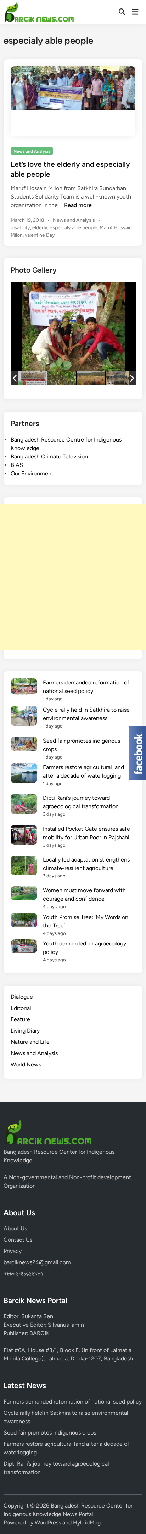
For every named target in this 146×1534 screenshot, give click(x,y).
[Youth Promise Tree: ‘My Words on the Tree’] (24, 921)
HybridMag (87, 1522)
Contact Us (18, 1239)
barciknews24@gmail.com (37, 1262)
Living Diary (25, 1030)
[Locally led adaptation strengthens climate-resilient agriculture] (24, 867)
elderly (39, 228)
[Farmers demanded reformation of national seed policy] (24, 688)
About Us (15, 1228)
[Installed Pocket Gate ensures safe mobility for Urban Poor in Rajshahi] (24, 836)
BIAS (17, 465)
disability (20, 228)
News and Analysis (31, 151)
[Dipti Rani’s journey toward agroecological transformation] (24, 805)
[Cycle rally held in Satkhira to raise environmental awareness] (24, 717)
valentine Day (40, 235)
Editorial (21, 1008)
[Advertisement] (73, 577)
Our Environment (32, 473)
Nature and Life (30, 1042)
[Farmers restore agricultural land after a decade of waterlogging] (24, 774)
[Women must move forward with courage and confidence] (24, 894)
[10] (91, 378)
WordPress (48, 1522)
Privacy (13, 1251)
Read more (78, 205)
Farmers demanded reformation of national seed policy (73, 1401)
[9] (120, 378)
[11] (61, 378)
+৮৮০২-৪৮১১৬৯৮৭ (23, 1273)
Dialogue (22, 996)
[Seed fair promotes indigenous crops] (24, 745)
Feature (20, 1019)
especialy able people (73, 228)
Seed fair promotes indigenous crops (50, 1432)
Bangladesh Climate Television (49, 456)
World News (26, 1064)
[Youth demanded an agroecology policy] (24, 947)
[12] (32, 378)
